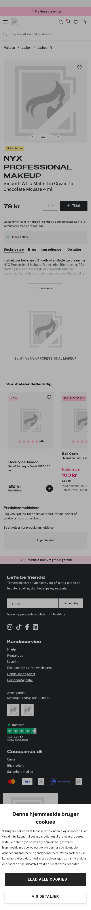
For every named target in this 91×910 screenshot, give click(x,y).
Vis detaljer (45, 896)
